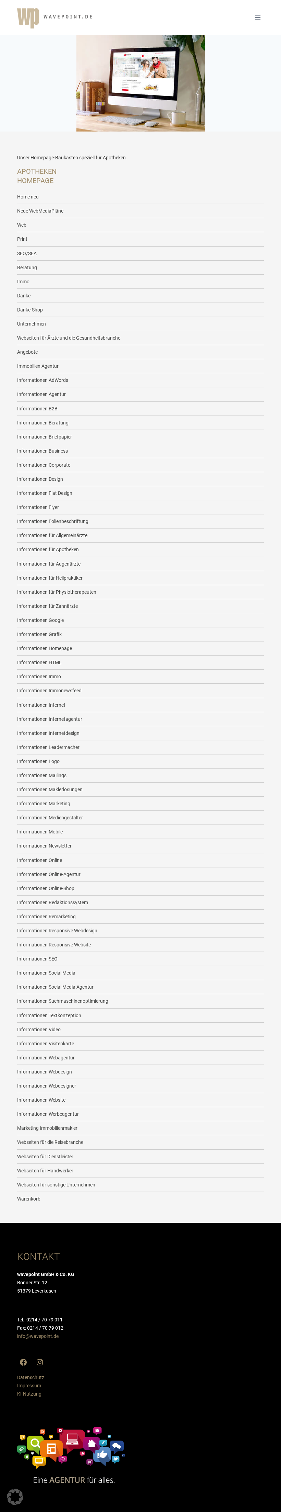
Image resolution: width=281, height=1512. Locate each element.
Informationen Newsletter (44, 846)
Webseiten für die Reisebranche (50, 1142)
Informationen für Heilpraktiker (50, 578)
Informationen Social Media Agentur (55, 987)
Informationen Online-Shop (45, 888)
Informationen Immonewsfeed (49, 690)
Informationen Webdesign (44, 1072)
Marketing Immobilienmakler (47, 1128)
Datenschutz (30, 1377)
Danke (23, 295)
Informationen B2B (37, 408)
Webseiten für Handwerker (45, 1170)
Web (21, 225)
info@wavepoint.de (38, 1336)
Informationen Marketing (43, 803)
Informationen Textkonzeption (49, 1015)
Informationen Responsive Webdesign (57, 930)
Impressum (29, 1385)
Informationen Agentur (41, 394)
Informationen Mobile (40, 831)
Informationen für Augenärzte (49, 564)
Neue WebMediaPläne (40, 211)
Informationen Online (39, 860)
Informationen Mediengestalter (50, 817)
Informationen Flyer (38, 507)
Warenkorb (28, 1199)
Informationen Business (42, 451)
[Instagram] (40, 1362)
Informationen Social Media (46, 973)
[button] (15, 1497)
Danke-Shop (30, 309)
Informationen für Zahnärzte (47, 606)
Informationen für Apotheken (48, 549)
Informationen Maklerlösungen (50, 789)
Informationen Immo (39, 676)
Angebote (27, 352)
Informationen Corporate (43, 465)
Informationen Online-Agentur (49, 874)
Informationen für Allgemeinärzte (52, 535)
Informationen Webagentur (46, 1057)
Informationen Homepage (44, 648)
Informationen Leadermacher (48, 747)
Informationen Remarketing (46, 916)
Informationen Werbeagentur (48, 1114)
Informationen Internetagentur (49, 719)
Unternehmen (31, 324)
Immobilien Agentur (38, 366)
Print (22, 239)
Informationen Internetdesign (48, 733)
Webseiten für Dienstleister (45, 1156)
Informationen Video (39, 1029)
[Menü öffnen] (257, 17)
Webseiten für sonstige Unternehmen (56, 1184)
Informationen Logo (38, 761)
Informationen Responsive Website (54, 944)
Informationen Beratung (43, 422)
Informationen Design (40, 479)
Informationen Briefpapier (44, 437)
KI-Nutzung (29, 1394)
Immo (23, 281)
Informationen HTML (39, 662)
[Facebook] (23, 1362)
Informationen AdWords (42, 380)
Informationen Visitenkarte (45, 1043)
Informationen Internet (41, 705)
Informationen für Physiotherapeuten (56, 592)
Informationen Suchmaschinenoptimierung (62, 1001)
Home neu (28, 197)
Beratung (27, 267)
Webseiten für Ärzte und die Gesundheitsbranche (68, 338)
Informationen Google (40, 620)
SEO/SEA (27, 253)
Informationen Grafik (39, 634)
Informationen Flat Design (44, 493)
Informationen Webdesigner (46, 1086)
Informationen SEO (37, 959)
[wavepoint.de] (54, 18)
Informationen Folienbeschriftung (52, 521)
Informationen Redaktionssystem (52, 902)
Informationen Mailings (41, 775)
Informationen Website (41, 1100)
